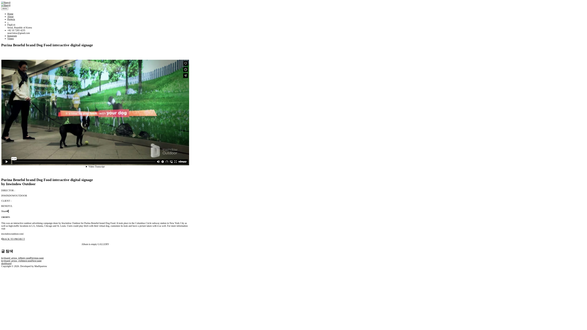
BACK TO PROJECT (14, 239)
